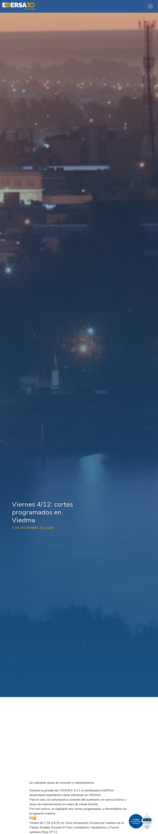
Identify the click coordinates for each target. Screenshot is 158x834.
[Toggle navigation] (150, 6)
